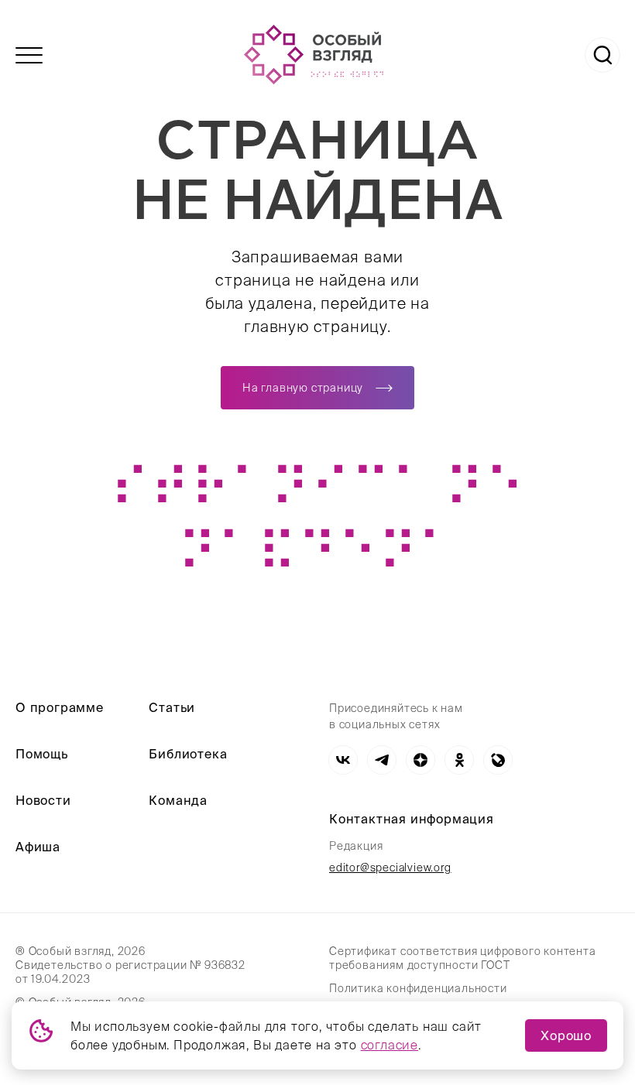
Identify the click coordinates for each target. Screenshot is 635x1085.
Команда (178, 800)
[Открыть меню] (29, 55)
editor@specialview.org (390, 867)
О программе (59, 707)
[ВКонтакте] (343, 760)
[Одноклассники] (459, 760)
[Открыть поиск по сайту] (602, 55)
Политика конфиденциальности (418, 988)
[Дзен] (420, 760)
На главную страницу (302, 388)
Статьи (172, 707)
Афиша (37, 847)
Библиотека (188, 754)
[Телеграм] (381, 760)
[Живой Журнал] (498, 760)
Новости (43, 800)
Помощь (41, 754)
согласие (389, 1045)
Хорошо (566, 1035)
